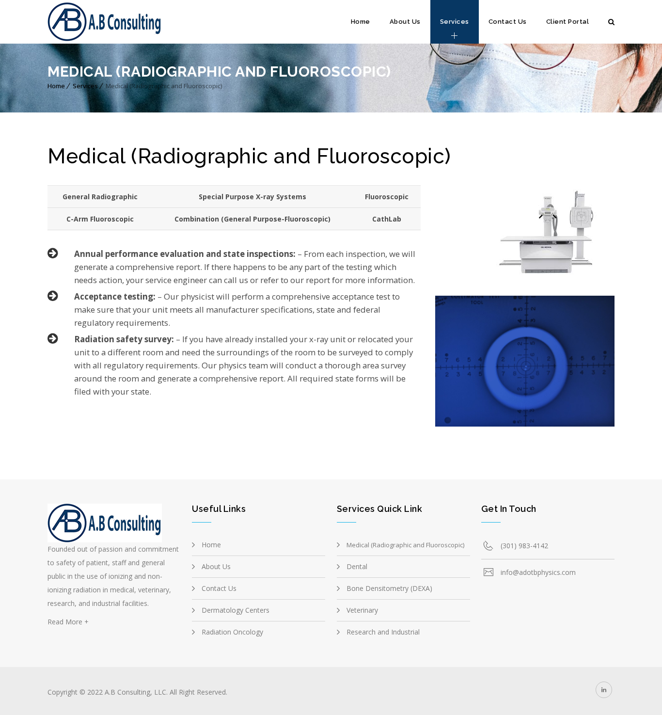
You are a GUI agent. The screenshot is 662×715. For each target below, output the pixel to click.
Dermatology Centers (235, 610)
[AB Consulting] (104, 22)
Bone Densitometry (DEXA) (389, 588)
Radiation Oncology (232, 631)
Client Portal (567, 21)
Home (360, 21)
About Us (405, 21)
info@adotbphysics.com (538, 572)
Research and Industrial (383, 631)
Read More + (68, 621)
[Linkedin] (604, 690)
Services (454, 21)
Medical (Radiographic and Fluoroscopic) (405, 544)
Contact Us (508, 21)
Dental (357, 566)
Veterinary (362, 610)
